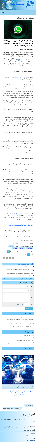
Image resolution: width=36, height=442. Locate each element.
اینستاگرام (29, 248)
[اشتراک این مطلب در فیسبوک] (10, 258)
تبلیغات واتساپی (16, 61)
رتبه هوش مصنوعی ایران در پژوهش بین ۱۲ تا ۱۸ (23, 317)
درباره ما (33, 433)
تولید (30, 392)
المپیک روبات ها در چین (28, 335)
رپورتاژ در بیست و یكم (30, 438)
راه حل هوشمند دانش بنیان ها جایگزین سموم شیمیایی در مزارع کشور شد (18, 343)
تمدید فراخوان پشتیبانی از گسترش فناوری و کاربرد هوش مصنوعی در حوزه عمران (19, 270)
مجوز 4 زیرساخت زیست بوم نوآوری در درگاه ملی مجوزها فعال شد (20, 273)
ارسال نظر (28, 309)
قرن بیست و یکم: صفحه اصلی (12, 408)
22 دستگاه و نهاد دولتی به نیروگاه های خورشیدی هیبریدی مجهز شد (20, 324)
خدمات (15, 248)
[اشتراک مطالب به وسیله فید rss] (4, 258)
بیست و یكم (17, 3)
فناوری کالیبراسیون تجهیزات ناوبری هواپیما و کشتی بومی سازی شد (20, 338)
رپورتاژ (11, 246)
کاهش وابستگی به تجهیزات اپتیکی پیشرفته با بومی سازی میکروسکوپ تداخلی (19, 320)
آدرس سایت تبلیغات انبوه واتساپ (20, 225)
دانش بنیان (14, 394)
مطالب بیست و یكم (31, 440)
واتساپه (27, 56)
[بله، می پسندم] (8, 251)
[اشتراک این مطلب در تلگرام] (13, 258)
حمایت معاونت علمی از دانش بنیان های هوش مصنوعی (22, 276)
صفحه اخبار (28, 405)
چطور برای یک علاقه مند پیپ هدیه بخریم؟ (25, 267)
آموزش (29, 397)
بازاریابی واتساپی (20, 77)
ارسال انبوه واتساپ (19, 213)
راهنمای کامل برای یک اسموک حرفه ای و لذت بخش (23, 326)
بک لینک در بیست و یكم (29, 436)
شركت (11, 392)
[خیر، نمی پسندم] (28, 254)
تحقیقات (29, 394)
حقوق (22, 248)
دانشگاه (22, 394)
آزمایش (24, 392)
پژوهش (17, 392)
